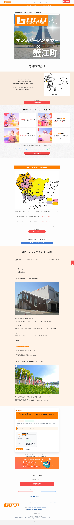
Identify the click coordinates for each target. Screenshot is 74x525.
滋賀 (40, 505)
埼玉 (38, 502)
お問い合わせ (28, 521)
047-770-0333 (19, 449)
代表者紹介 (23, 521)
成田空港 (46, 502)
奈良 (37, 505)
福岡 (28, 509)
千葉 (32, 502)
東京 (30, 502)
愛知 (30, 507)
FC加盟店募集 (53, 521)
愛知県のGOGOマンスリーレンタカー (37, 496)
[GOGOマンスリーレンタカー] (7, 2)
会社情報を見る (27, 449)
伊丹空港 (48, 505)
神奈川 (35, 502)
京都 (35, 505)
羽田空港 (50, 502)
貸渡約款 (32, 521)
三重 (35, 507)
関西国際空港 (43, 505)
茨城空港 (54, 502)
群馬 (43, 502)
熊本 (32, 509)
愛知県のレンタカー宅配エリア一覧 (37, 242)
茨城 (40, 502)
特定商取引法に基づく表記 (39, 521)
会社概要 (19, 521)
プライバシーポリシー (47, 521)
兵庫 (32, 505)
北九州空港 (40, 509)
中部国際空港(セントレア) (41, 507)
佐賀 (30, 509)
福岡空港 (35, 509)
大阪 (30, 505)
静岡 (32, 507)
